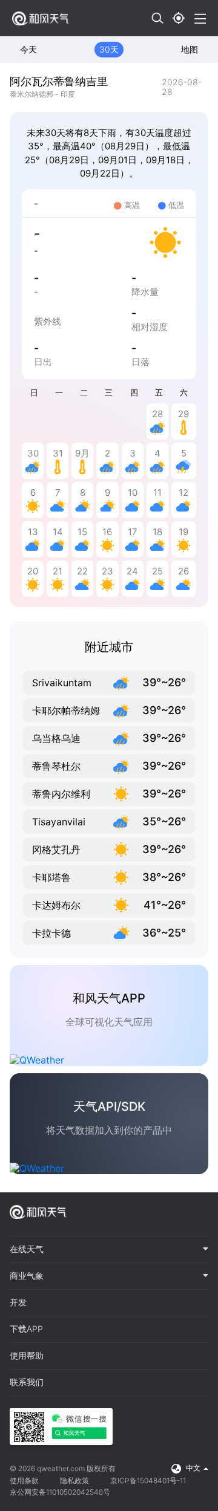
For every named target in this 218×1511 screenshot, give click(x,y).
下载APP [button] (26, 1329)
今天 (28, 49)
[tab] (109, 1249)
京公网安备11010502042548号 (60, 1491)
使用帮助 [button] (27, 1355)
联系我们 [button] (27, 1382)
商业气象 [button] (27, 1276)
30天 (109, 49)
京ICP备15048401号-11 (148, 1480)
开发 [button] (18, 1302)
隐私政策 (74, 1480)
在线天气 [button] (27, 1249)
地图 (189, 49)
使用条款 (24, 1480)
